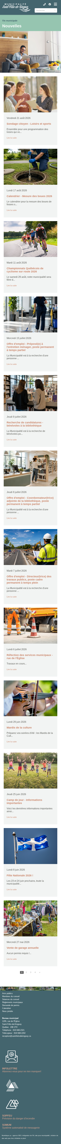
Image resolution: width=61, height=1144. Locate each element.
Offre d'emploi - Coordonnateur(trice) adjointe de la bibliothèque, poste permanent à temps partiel (30, 501)
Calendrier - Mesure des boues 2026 (29, 196)
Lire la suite (12, 138)
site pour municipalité (42, 1135)
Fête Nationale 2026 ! (20, 875)
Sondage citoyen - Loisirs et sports (29, 123)
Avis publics (7, 993)
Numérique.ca (6, 1135)
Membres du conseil (11, 996)
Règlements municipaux (12, 1002)
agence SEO (17, 1135)
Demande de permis (10, 1005)
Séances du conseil (10, 999)
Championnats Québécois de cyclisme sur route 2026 (25, 270)
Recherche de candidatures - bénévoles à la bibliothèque (25, 424)
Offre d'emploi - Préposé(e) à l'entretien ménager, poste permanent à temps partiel (30, 347)
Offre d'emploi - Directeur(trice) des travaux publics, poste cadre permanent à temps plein (29, 579)
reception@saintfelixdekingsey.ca (16, 1036)
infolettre (17, 1138)
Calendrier (6, 1008)
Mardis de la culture (19, 727)
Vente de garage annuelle (23, 947)
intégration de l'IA (28, 1135)
